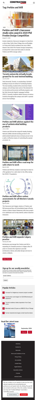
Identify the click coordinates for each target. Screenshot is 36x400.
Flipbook (24, 332)
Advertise (18, 343)
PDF (30, 332)
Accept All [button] (23, 394)
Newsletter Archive (18, 370)
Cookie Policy (18, 363)
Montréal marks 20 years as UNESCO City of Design (19, 308)
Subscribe (18, 350)
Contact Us (18, 347)
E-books (18, 373)
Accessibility (18, 360)
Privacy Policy (18, 356)
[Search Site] (4, 3)
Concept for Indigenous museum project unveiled (18, 292)
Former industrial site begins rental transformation (19, 313)
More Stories (7, 259)
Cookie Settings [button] (13, 394)
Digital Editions (18, 366)
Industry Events (18, 376)
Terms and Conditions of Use (18, 353)
